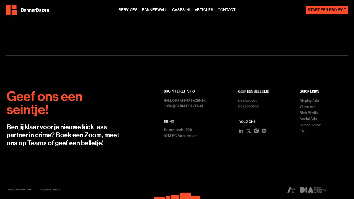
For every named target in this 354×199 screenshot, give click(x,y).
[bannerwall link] (177, 194)
